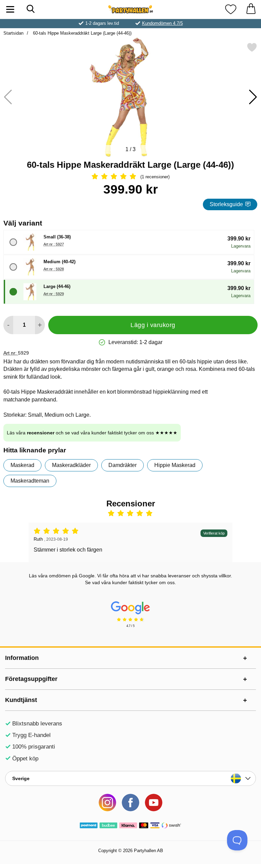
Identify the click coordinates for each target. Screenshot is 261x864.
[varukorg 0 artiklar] (251, 9)
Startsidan (13, 33)
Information (22, 657)
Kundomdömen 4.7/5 (162, 23)
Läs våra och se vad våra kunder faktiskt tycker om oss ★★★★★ (92, 432)
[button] (253, 97)
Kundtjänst (21, 700)
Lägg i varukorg (152, 325)
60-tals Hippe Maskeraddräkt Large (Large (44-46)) (82, 33)
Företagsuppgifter (31, 679)
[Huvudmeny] (10, 9)
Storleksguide (226, 204)
